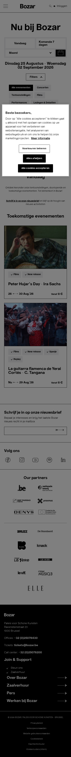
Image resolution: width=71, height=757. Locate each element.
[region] (35, 140)
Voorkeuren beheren (34, 149)
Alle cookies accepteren (35, 168)
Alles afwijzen (34, 158)
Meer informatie (40, 138)
